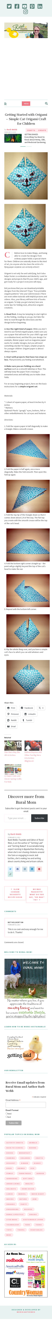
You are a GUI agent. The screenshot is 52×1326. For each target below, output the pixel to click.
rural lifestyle (15, 1221)
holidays (11, 1196)
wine (8, 1242)
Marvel (22, 1201)
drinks (21, 1175)
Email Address (13, 1107)
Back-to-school (14, 1155)
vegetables (36, 1237)
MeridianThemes (26, 1319)
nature (23, 1206)
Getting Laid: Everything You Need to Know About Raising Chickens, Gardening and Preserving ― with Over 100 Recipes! (36, 141)
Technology (12, 1232)
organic (10, 1211)
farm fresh (25, 1180)
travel (21, 1237)
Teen (27, 1232)
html (9, 1121)
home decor (28, 1196)
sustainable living (33, 1227)
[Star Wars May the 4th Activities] (13, 753)
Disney (37, 1170)
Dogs (9, 1175)
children (25, 1165)
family (9, 1180)
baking (32, 1155)
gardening (11, 1186)
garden (40, 1180)
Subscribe (39, 825)
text (9, 1124)
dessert (10, 1170)
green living (13, 1191)
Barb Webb (12, 129)
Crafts (31, 130)
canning (10, 1165)
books (9, 1160)
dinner (24, 1170)
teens (39, 1232)
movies (10, 1206)
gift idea (27, 1186)
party (24, 1211)
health (29, 1191)
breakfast (24, 1160)
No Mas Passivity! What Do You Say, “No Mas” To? (37, 901)
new (35, 1206)
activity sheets (14, 1150)
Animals (33, 1150)
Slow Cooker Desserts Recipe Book (15, 900)
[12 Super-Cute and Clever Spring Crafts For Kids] (13, 776)
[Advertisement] (26, 71)
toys (9, 1237)
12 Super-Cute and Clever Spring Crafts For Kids (13, 786)
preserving (12, 1216)
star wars (11, 1227)
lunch (9, 1201)
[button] (23, 153)
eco (32, 1175)
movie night (38, 1201)
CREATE (42, 130)
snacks (33, 1221)
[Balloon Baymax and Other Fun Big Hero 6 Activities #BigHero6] (33, 753)
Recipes (28, 1216)
